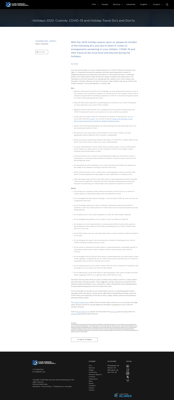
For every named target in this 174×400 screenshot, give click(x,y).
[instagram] (127, 373)
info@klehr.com (39, 372)
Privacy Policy (47, 386)
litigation (74, 314)
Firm (94, 4)
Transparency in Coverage (62, 386)
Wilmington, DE (113, 370)
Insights (143, 4)
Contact (156, 4)
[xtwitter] (127, 377)
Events (91, 383)
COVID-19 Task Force (81, 302)
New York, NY (112, 372)
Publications (93, 379)
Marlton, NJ (112, 368)
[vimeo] (127, 380)
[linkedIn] (127, 366)
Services (116, 4)
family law (113, 311)
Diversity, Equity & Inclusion (95, 376)
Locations (92, 385)
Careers (91, 388)
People (105, 4)
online (92, 119)
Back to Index (85, 339)
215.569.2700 (39, 369)
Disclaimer (36, 386)
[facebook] (127, 369)
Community (93, 372)
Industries (130, 4)
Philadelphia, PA (113, 365)
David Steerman (81, 311)
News (91, 381)
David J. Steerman (42, 44)
